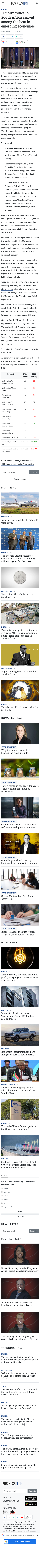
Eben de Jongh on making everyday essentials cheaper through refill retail (19, 1337)
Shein (6, 1199)
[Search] (37, 3)
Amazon (7, 1192)
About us (7, 1497)
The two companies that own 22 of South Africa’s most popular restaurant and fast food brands (20, 1360)
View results (20, 1216)
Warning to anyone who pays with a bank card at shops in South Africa (18, 1406)
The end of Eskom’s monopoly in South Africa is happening (18, 1127)
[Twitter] (8, 36)
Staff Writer (5, 31)
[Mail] (21, 36)
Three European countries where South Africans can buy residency (17, 1436)
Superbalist (8, 1207)
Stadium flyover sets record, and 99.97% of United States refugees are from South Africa (18, 1165)
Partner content (9, 747)
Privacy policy (9, 1508)
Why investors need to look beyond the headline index (16, 751)
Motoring (5, 517)
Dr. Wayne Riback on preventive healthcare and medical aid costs (16, 1303)
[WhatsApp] (17, 36)
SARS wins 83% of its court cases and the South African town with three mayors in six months (19, 1392)
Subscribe (33, 472)
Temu (5, 1203)
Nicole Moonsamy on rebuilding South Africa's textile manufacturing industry (20, 1269)
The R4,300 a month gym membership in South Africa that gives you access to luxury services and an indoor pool (20, 1451)
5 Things (4, 1159)
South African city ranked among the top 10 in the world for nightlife (18, 1466)
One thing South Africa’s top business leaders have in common (19, 861)
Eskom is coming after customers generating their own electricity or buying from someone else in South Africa (19, 634)
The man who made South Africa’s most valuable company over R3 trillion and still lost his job (17, 1422)
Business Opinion (8, 1084)
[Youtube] (22, 1517)
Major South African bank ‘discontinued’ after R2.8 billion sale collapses (17, 1016)
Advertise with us (11, 1501)
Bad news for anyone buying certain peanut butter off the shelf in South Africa (18, 1376)
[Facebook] (3, 36)
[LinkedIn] (12, 36)
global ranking (7, 289)
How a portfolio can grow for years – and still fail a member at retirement (20, 789)
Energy (4, 627)
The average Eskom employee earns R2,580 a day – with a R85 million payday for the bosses (18, 559)
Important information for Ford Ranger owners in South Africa (18, 1053)
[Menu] (3, 3)
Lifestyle (4, 9)
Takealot (7, 1188)
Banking (4, 1010)
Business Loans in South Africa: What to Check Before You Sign (18, 933)
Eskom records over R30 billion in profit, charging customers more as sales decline (19, 977)
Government (6, 591)
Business (4, 553)
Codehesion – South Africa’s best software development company (18, 826)
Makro (6, 1196)
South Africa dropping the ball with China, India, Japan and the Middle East (18, 1090)
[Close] (37, 1535)
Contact (7, 1504)
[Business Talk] (28, 1517)
